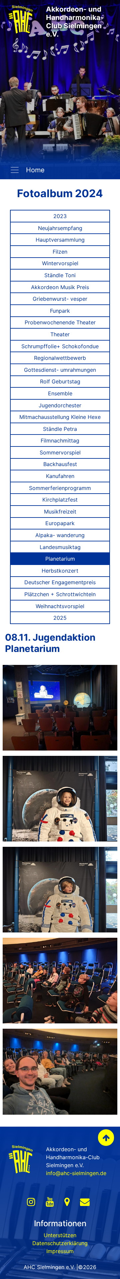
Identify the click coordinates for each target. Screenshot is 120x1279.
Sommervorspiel (60, 452)
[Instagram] (31, 1202)
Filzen (60, 251)
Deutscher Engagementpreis (60, 582)
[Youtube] (49, 1202)
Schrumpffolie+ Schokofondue (60, 346)
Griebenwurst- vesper (60, 298)
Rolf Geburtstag (60, 381)
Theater (60, 334)
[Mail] (85, 1202)
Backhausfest (60, 464)
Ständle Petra (60, 429)
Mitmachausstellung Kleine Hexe (60, 417)
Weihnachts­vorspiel (60, 606)
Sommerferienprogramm (60, 488)
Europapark (60, 523)
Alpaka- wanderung (60, 535)
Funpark (60, 310)
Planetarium (60, 558)
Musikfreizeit (60, 511)
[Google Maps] (67, 1202)
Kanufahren (60, 476)
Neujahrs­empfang (60, 228)
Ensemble (60, 393)
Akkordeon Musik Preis (60, 287)
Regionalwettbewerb (60, 358)
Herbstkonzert (60, 570)
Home (34, 170)
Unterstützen (60, 1235)
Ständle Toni (60, 275)
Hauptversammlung (60, 239)
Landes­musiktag (60, 547)
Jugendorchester (60, 405)
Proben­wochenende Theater (60, 322)
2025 (60, 617)
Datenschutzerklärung (60, 1243)
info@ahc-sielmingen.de (76, 1173)
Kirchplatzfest (60, 499)
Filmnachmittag (60, 440)
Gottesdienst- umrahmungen (60, 369)
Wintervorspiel (60, 263)
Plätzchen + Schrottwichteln (60, 594)
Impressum (60, 1251)
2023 (60, 216)
